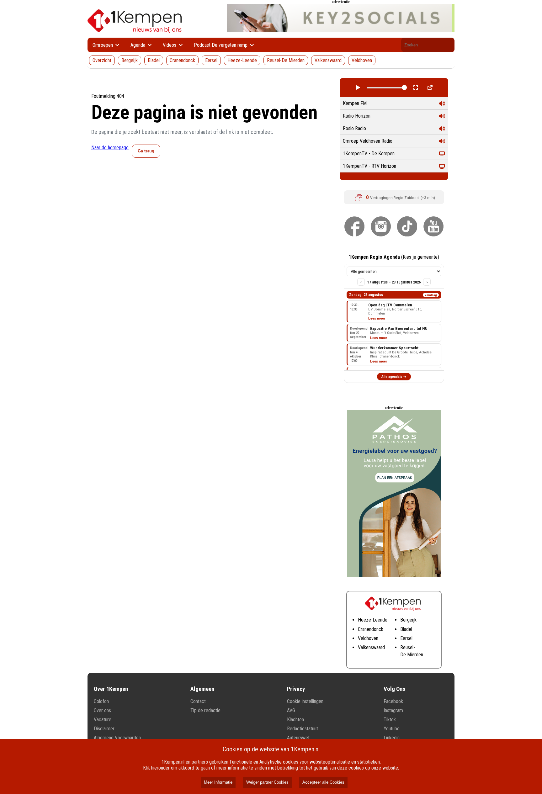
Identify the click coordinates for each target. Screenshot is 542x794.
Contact (198, 701)
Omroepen (103, 45)
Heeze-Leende (242, 60)
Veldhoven (362, 60)
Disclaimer (104, 729)
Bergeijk (129, 60)
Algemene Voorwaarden (117, 738)
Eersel (211, 60)
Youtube (392, 729)
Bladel (154, 60)
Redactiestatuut (302, 729)
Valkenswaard (328, 60)
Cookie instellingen (305, 701)
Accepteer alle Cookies (323, 782)
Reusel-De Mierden (286, 60)
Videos (170, 45)
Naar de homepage (110, 148)
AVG (291, 710)
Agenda (138, 45)
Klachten (295, 720)
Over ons (102, 710)
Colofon (101, 701)
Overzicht (102, 60)
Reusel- (407, 647)
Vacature (102, 720)
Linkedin (392, 738)
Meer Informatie (218, 782)
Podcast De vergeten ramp (221, 45)
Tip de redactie (205, 710)
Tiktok (390, 720)
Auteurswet (298, 738)
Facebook (393, 701)
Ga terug (146, 151)
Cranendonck (182, 60)
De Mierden (411, 655)
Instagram (393, 710)
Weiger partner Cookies (267, 782)
